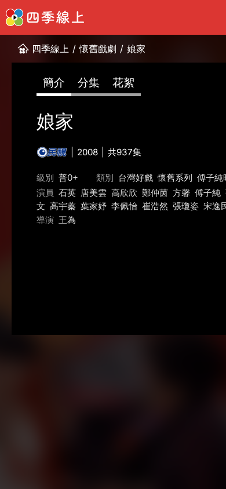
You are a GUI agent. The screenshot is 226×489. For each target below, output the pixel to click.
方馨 (181, 192)
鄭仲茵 (155, 192)
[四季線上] (45, 17)
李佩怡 (124, 205)
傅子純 (208, 192)
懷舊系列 (175, 177)
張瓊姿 (186, 205)
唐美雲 (94, 192)
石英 (67, 192)
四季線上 (50, 48)
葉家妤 (94, 205)
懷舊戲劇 (97, 48)
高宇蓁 (63, 205)
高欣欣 (124, 192)
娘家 (136, 48)
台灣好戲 (135, 177)
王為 (67, 219)
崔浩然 (155, 205)
